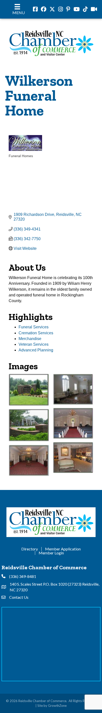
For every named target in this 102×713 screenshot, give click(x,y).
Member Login (51, 553)
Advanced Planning (36, 350)
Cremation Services (36, 333)
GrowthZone (57, 706)
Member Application (63, 549)
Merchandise (30, 339)
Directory (29, 549)
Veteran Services (34, 344)
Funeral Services (34, 327)
